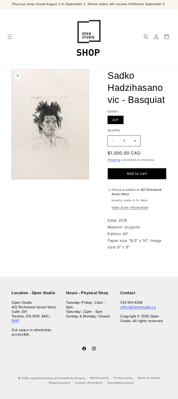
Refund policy (99, 377)
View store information (129, 207)
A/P (115, 120)
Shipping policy (59, 382)
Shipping (114, 160)
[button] (10, 37)
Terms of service (148, 377)
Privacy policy (123, 377)
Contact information (89, 382)
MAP (16, 321)
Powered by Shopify (72, 378)
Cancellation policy (120, 382)
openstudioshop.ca (43, 378)
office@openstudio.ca (138, 307)
